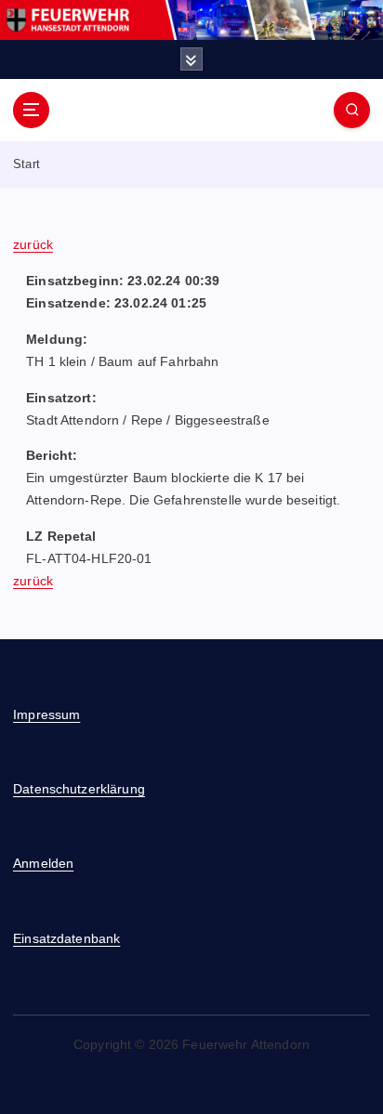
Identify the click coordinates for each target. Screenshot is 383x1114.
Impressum (46, 714)
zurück (33, 244)
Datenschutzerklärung (79, 788)
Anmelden (43, 863)
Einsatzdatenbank (66, 938)
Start (26, 164)
